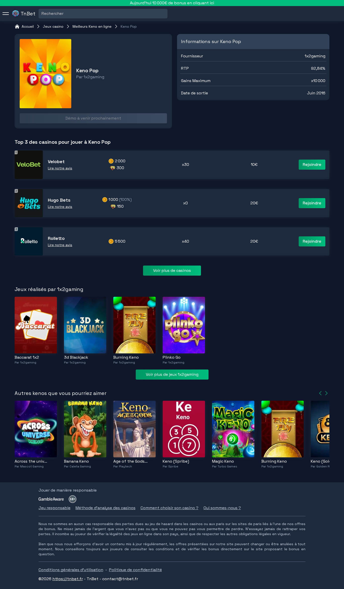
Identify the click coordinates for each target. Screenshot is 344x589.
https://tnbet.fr (67, 578)
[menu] (6, 13)
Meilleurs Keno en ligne (92, 26)
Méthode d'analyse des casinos (105, 507)
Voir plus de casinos (172, 270)
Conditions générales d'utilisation (71, 569)
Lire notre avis (60, 168)
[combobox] (42, 14)
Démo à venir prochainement (93, 118)
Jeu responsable (55, 507)
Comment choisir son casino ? (169, 507)
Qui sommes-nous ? (222, 507)
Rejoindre (312, 164)
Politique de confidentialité (135, 569)
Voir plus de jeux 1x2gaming (172, 374)
